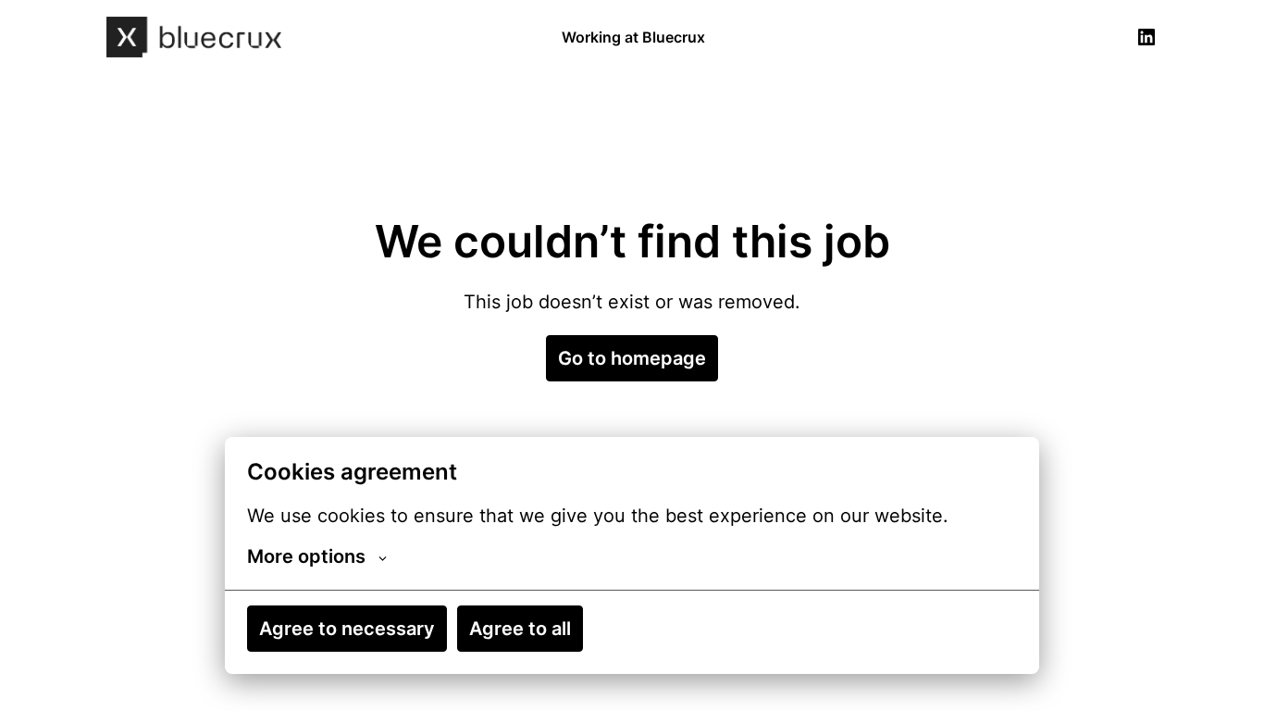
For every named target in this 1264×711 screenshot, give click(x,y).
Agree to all (520, 628)
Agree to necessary (347, 628)
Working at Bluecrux (633, 37)
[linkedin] (1146, 37)
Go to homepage (632, 358)
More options (306, 556)
